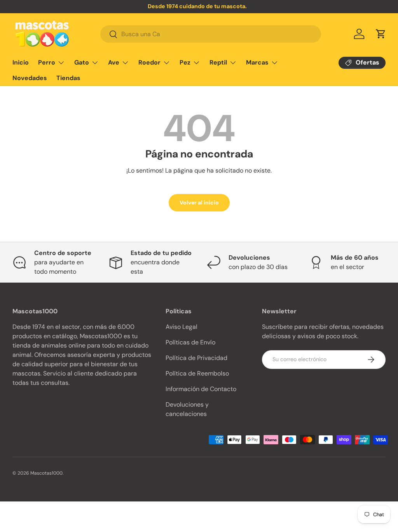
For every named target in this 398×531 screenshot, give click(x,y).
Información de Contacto (201, 389)
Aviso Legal (181, 327)
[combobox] (210, 34)
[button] (380, 33)
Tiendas (68, 78)
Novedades (29, 78)
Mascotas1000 (46, 473)
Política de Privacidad (196, 358)
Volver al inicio (199, 202)
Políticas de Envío (190, 342)
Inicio (20, 62)
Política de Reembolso (197, 373)
